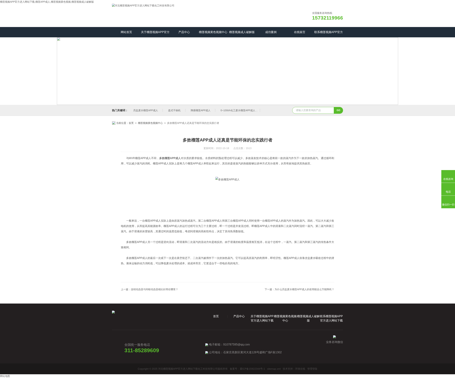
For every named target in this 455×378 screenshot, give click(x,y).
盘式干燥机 (174, 110)
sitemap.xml (274, 368)
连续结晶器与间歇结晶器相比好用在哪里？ (154, 289)
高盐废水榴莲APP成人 (145, 110)
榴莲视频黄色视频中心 (213, 32)
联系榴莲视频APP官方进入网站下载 (328, 34)
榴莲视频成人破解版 (242, 32)
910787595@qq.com (236, 344)
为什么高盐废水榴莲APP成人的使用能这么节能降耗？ (304, 289)
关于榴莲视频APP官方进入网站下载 (155, 34)
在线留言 (299, 32)
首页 (131, 123)
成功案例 (271, 32)
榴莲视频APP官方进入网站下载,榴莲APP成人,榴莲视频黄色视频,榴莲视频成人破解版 (47, 1)
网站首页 (126, 32)
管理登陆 (312, 368)
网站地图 (5, 376)
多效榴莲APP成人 (170, 158)
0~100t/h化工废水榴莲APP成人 (238, 110)
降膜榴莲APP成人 (200, 110)
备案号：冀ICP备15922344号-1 (247, 368)
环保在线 (300, 368)
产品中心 (184, 32)
